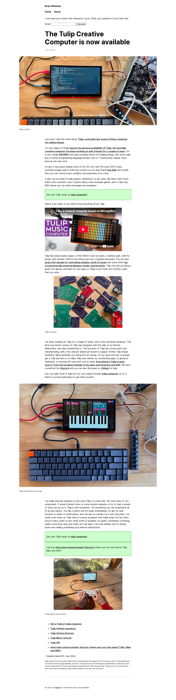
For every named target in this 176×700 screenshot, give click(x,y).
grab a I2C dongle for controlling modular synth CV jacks (76, 262)
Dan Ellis (111, 170)
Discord (64, 368)
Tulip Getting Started (62, 633)
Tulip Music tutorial (60, 638)
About (57, 11)
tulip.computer (110, 373)
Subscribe (81, 24)
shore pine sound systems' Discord (74, 547)
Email (48, 24)
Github (105, 368)
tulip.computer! (79, 194)
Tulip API (55, 642)
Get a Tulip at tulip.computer (66, 623)
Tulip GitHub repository (63, 628)
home (57, 687)
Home (48, 11)
